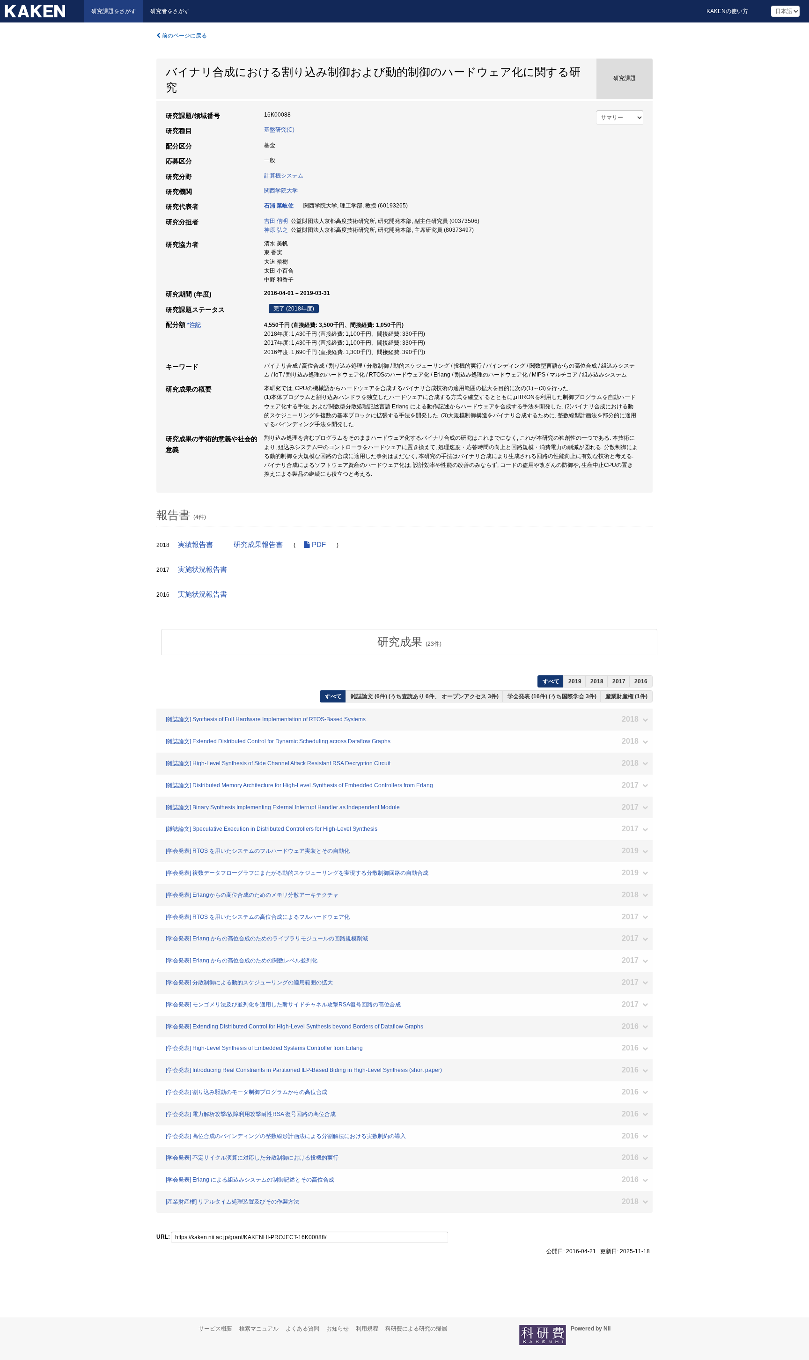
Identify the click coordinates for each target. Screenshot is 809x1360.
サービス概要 (215, 1328)
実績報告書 (195, 544)
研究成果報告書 (258, 544)
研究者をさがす (170, 11)
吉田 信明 (276, 221)
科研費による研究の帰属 (416, 1328)
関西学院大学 (281, 190)
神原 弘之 (276, 230)
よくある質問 (302, 1328)
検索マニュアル (259, 1328)
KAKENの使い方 (727, 11)
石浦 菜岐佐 (279, 205)
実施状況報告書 (202, 569)
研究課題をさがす (113, 11)
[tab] (409, 642)
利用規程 (367, 1328)
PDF (318, 544)
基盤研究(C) (279, 129)
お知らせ (337, 1328)
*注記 (194, 325)
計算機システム (283, 175)
